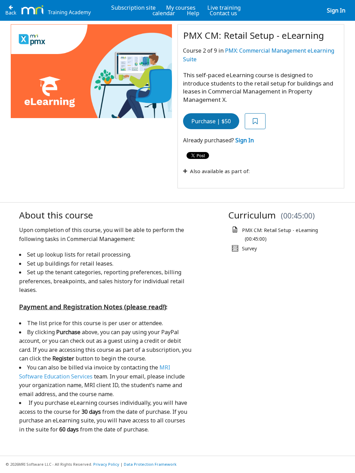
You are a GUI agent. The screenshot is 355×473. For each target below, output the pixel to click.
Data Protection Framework (150, 464)
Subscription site (133, 7)
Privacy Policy (106, 464)
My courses (181, 7)
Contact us (223, 13)
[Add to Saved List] (255, 121)
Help (193, 13)
